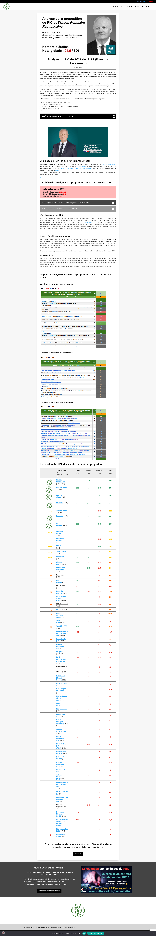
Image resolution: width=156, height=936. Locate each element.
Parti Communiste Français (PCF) (61, 659)
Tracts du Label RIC (69, 927)
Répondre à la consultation (49, 891)
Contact (137, 6)
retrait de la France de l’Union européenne (76, 168)
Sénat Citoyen (61, 551)
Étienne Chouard (59, 496)
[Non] (154, 933)
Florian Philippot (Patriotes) (60, 722)
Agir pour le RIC (56, 927)
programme (89, 222)
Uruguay (59, 652)
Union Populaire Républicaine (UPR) (62, 633)
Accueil (115, 6)
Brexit (57, 170)
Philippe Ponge (61, 487)
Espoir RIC (59, 516)
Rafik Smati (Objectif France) (60, 678)
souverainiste (81, 166)
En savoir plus (45, 178)
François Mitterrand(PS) (60, 764)
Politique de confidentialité (95, 933)
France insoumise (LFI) (60, 739)
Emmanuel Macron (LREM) (60, 814)
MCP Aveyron (59, 524)
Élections (127, 6)
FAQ (121, 6)
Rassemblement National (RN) (62, 799)
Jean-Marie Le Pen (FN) (61, 752)
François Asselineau (108, 164)
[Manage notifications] (3, 932)
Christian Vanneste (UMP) (59, 615)
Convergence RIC (29, 927)
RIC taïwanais (61, 546)
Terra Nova (58, 622)
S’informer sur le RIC (42, 927)
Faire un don (146, 6)
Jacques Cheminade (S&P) (60, 646)
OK (84, 933)
